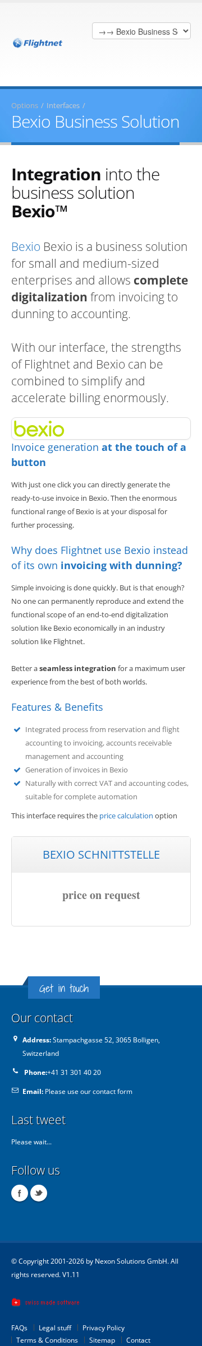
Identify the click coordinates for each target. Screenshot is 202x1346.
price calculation (126, 816)
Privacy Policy (103, 1327)
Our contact (42, 1017)
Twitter (38, 1193)
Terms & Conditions (47, 1339)
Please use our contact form (88, 1091)
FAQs (19, 1327)
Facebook (19, 1193)
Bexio (25, 246)
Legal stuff (55, 1327)
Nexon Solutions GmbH (131, 1260)
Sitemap (102, 1339)
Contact (138, 1339)
